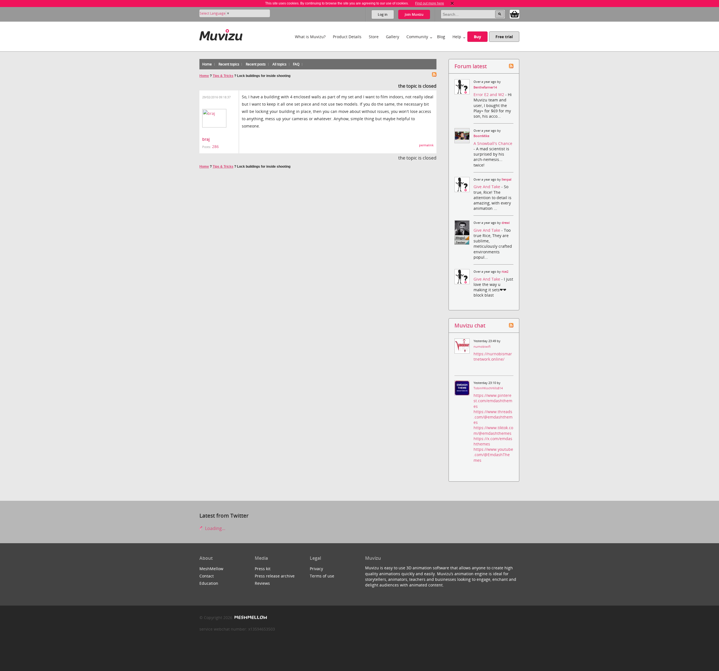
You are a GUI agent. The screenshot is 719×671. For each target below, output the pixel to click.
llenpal (506, 179)
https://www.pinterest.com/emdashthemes (493, 401)
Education (208, 583)
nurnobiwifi (482, 347)
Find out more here (429, 3)
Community (417, 36)
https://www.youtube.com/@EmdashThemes (493, 455)
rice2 (505, 272)
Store (374, 36)
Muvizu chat (469, 325)
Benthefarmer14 (485, 87)
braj (206, 139)
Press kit (262, 568)
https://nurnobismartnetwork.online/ (493, 356)
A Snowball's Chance (493, 143)
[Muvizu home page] (220, 34)
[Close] (452, 3)
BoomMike (481, 136)
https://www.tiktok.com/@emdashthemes (493, 430)
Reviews (262, 583)
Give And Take (487, 186)
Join (414, 14)
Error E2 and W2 (489, 94)
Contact (206, 576)
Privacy (316, 568)
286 (215, 146)
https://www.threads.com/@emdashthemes (493, 417)
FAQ (296, 64)
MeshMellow (211, 568)
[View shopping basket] (514, 14)
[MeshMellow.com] (250, 617)
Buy (477, 36)
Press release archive (275, 576)
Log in (383, 14)
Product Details (347, 36)
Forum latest (470, 66)
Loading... (214, 528)
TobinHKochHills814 (488, 388)
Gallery (392, 36)
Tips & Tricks (223, 76)
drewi (506, 223)
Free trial (504, 36)
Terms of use (322, 576)
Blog (441, 36)
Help (456, 36)
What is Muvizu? (310, 36)
